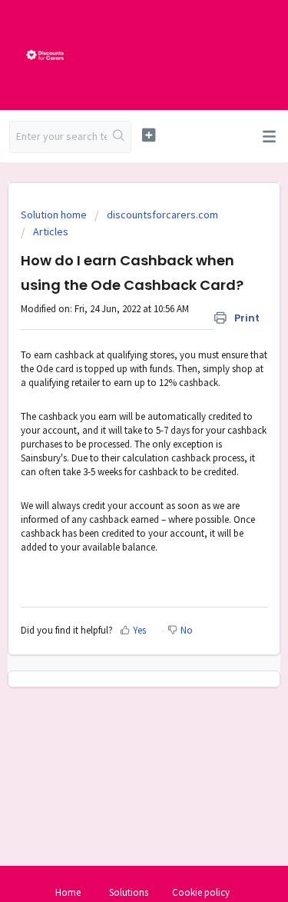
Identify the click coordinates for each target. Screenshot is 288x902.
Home (68, 892)
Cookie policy (201, 892)
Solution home (55, 214)
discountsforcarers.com (162, 214)
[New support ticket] (149, 135)
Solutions (128, 892)
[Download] (116, 442)
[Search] (119, 136)
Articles (50, 231)
